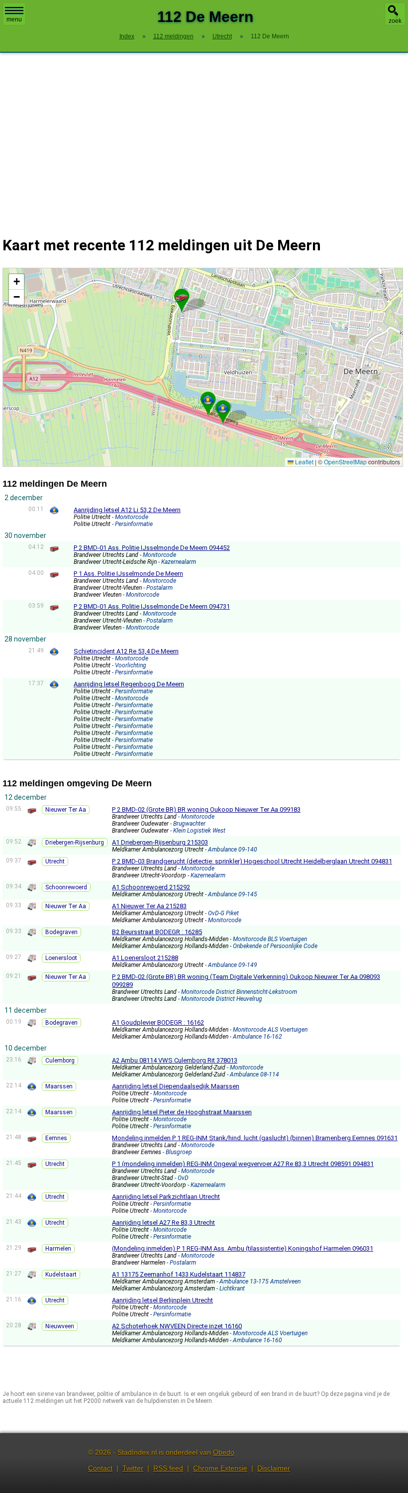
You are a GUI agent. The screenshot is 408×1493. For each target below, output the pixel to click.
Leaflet (303, 461)
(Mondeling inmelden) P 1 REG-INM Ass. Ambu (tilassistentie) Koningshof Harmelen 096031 (242, 1248)
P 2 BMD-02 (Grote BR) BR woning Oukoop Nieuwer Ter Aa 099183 (206, 809)
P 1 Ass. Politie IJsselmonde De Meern (128, 573)
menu (14, 19)
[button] (208, 400)
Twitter (132, 1468)
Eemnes (56, 1138)
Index (126, 36)
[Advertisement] (204, 138)
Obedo (223, 1452)
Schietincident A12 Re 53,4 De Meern (126, 651)
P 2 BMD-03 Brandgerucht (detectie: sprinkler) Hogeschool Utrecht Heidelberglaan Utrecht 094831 (252, 861)
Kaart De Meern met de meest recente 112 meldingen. (201, 367)
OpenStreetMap (345, 461)
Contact (100, 1468)
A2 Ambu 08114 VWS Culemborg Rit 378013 (174, 1060)
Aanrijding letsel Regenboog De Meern (129, 684)
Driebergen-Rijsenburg (74, 842)
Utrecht (55, 861)
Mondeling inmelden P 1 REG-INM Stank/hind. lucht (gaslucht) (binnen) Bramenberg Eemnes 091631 (255, 1138)
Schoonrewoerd (66, 887)
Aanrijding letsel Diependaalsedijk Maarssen (175, 1086)
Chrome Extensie (220, 1468)
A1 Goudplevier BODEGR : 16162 (158, 1022)
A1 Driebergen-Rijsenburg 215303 (160, 842)
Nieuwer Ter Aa (65, 809)
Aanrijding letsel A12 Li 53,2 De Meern (127, 510)
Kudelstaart (61, 1274)
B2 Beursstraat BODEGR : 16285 (157, 932)
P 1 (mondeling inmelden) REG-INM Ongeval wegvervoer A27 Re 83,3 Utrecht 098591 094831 (243, 1164)
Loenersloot (61, 958)
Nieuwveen (59, 1326)
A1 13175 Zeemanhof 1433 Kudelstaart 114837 (178, 1274)
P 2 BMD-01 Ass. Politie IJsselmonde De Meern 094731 (152, 606)
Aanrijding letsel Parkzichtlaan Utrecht (166, 1196)
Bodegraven (61, 932)
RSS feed (168, 1468)
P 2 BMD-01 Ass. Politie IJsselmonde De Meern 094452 (152, 547)
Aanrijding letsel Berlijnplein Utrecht (162, 1300)
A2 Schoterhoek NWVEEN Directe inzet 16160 (177, 1326)
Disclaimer (273, 1468)
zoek (395, 20)
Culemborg (60, 1060)
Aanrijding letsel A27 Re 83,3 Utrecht (163, 1222)
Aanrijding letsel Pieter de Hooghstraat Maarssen (182, 1112)
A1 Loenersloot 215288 (145, 957)
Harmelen (58, 1248)
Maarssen (59, 1086)
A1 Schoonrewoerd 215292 (151, 887)
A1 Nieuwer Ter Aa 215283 (149, 906)
